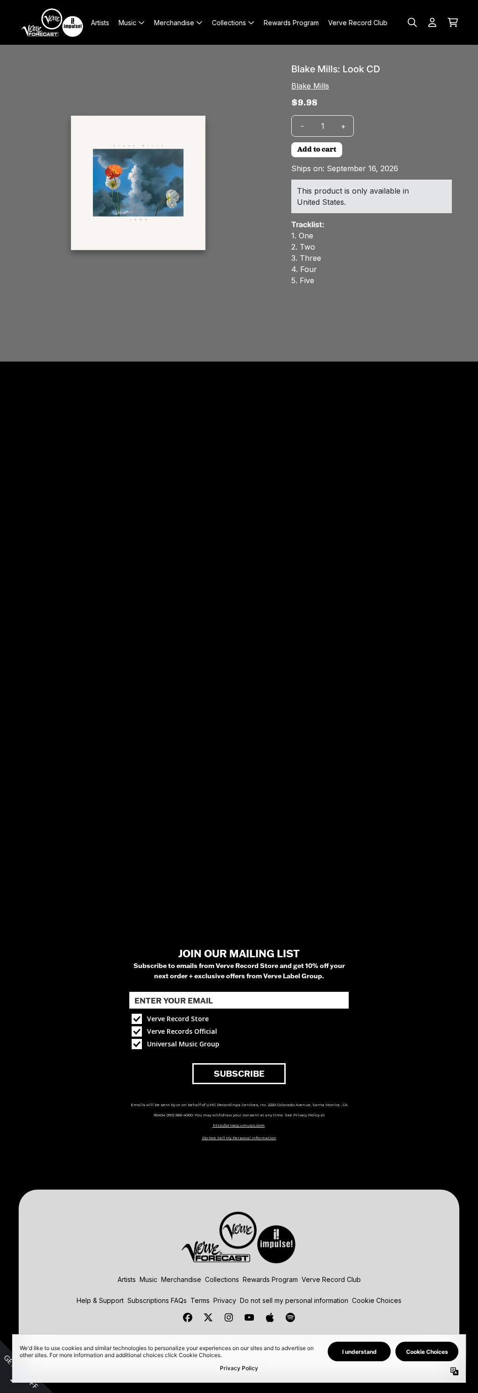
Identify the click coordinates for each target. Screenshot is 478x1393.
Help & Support (100, 1300)
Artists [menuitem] (100, 23)
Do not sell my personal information (294, 1300)
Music (148, 1279)
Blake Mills (310, 86)
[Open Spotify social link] (290, 1317)
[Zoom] (138, 183)
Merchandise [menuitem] (174, 23)
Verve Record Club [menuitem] (357, 23)
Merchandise (181, 1279)
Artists (127, 1279)
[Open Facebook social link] (187, 1317)
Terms (200, 1300)
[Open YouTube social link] (249, 1317)
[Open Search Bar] (412, 22)
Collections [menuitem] (229, 23)
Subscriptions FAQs (157, 1300)
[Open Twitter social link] (208, 1317)
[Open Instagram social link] (228, 1317)
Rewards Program (270, 1279)
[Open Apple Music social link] (270, 1317)
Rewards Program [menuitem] (291, 23)
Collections (222, 1279)
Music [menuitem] (127, 23)
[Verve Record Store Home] (52, 22)
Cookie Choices (376, 1300)
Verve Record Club (331, 1279)
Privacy (224, 1300)
